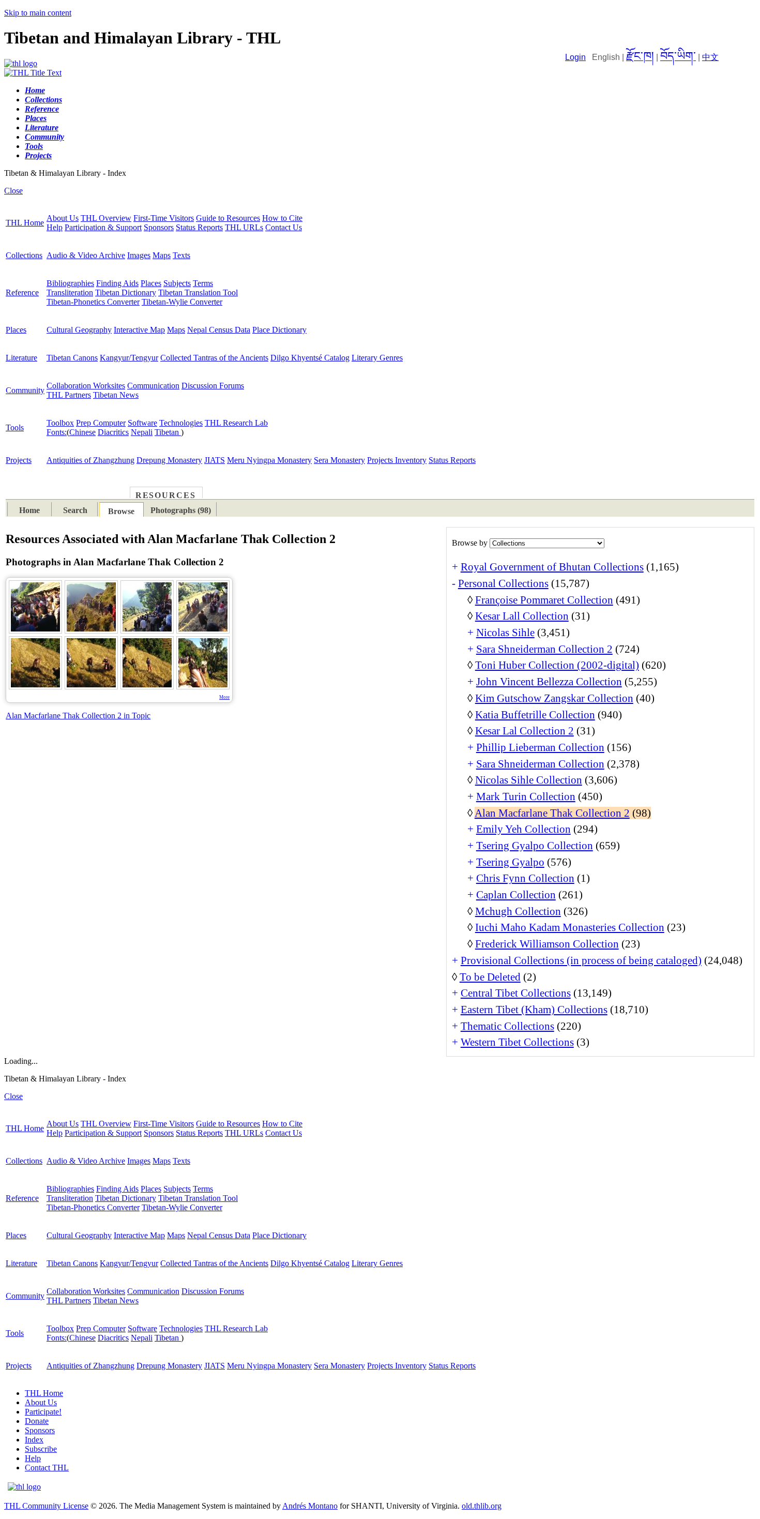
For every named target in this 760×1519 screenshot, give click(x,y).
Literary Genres (377, 357)
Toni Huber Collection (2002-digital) (557, 665)
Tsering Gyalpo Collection (534, 845)
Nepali (142, 432)
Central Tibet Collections (516, 993)
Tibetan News (116, 394)
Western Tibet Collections (517, 1042)
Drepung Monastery (169, 460)
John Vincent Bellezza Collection (549, 681)
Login (575, 57)
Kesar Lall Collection (522, 616)
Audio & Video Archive (86, 255)
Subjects (177, 283)
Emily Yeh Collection (523, 829)
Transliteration (70, 292)
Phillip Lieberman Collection (540, 747)
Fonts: (57, 432)
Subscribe (41, 1449)
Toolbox (60, 422)
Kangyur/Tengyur (129, 357)
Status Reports (199, 227)
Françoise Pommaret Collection (544, 600)
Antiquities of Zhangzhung (90, 460)
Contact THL (47, 1467)
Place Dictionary (279, 329)
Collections (24, 255)
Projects (19, 460)
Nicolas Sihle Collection (528, 780)
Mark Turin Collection (525, 796)
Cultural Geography (79, 329)
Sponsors (159, 227)
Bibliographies (70, 283)
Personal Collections (503, 583)
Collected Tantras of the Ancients (214, 357)
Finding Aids (117, 283)
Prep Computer (101, 422)
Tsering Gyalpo (510, 862)
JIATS (214, 460)
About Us (63, 218)
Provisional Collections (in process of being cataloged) (581, 960)
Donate (37, 1421)
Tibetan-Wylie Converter (182, 301)
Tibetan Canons (72, 357)
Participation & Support (103, 227)
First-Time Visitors (163, 218)
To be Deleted (490, 977)
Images (138, 255)
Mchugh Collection (518, 911)
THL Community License (46, 1505)
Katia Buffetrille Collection (535, 715)
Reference (22, 292)
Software (142, 422)
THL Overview (106, 218)
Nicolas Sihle (505, 632)
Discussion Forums (212, 385)
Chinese (82, 432)
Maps (162, 255)
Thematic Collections (507, 1026)
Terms (203, 283)
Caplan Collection (516, 895)
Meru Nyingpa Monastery (269, 460)
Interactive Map (139, 329)
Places (151, 283)
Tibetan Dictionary (125, 292)
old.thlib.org (481, 1505)
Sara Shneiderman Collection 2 (544, 649)
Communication (153, 385)
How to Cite (282, 218)
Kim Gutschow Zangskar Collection (554, 698)
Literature (21, 357)
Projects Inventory (397, 460)
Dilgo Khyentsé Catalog (309, 357)
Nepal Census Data (218, 329)
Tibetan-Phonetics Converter (93, 301)
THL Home (25, 222)
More (224, 697)
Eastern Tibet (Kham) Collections (534, 1009)
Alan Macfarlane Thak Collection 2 (552, 813)
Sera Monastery (339, 460)
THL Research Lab (236, 422)
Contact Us (283, 227)
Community (25, 390)
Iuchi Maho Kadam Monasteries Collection (569, 927)
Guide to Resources (228, 218)
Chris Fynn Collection (525, 878)
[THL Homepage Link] (20, 63)
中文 (710, 57)
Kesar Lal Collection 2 (524, 731)
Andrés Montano (310, 1505)
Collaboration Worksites (86, 385)
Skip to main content (37, 12)
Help (55, 227)
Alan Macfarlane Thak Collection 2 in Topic (78, 715)
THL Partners (69, 394)
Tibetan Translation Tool (198, 292)
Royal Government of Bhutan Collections (552, 567)
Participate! (43, 1411)
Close (13, 190)
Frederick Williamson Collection (547, 944)
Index (34, 1439)
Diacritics (113, 432)
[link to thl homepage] (24, 1486)
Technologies (181, 422)
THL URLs (244, 227)
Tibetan (168, 432)
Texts (181, 255)
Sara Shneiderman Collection (540, 764)
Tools (15, 427)
